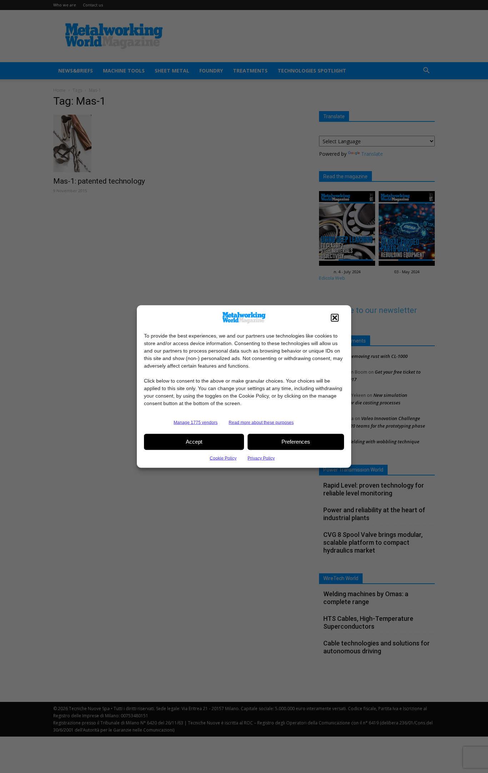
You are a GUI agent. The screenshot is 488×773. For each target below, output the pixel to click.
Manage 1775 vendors (196, 422)
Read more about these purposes (261, 422)
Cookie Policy (223, 457)
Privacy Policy (261, 457)
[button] (334, 317)
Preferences (296, 442)
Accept (194, 442)
